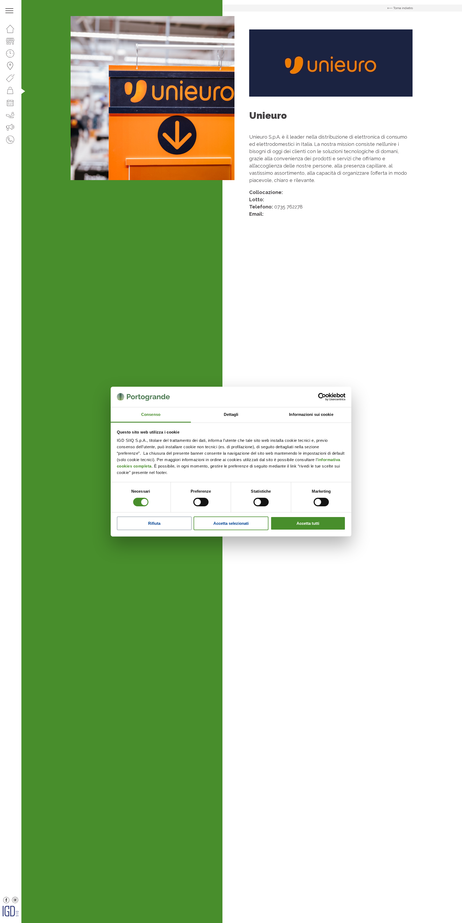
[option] (152, 98)
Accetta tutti (308, 523)
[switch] (201, 502)
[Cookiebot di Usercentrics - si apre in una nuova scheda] (322, 397)
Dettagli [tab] (231, 414)
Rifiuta (154, 523)
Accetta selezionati (231, 523)
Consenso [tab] (150, 414)
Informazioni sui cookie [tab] (311, 414)
